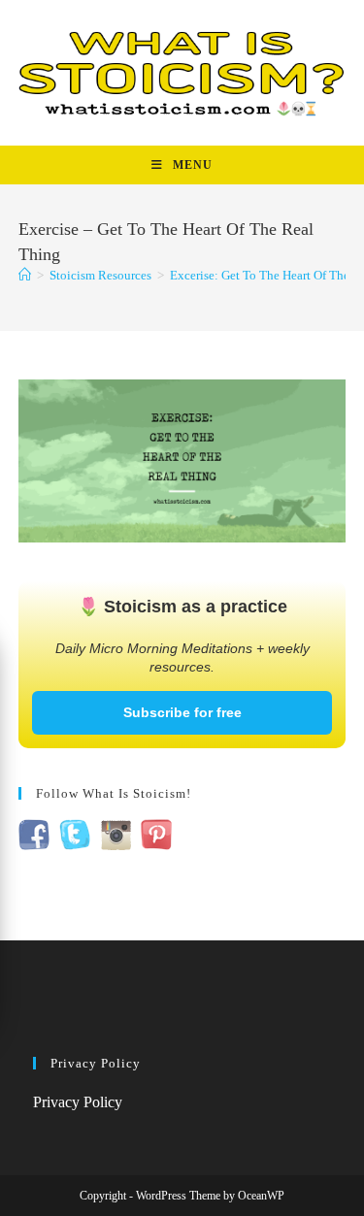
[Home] (24, 275)
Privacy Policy (77, 1102)
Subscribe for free (182, 712)
